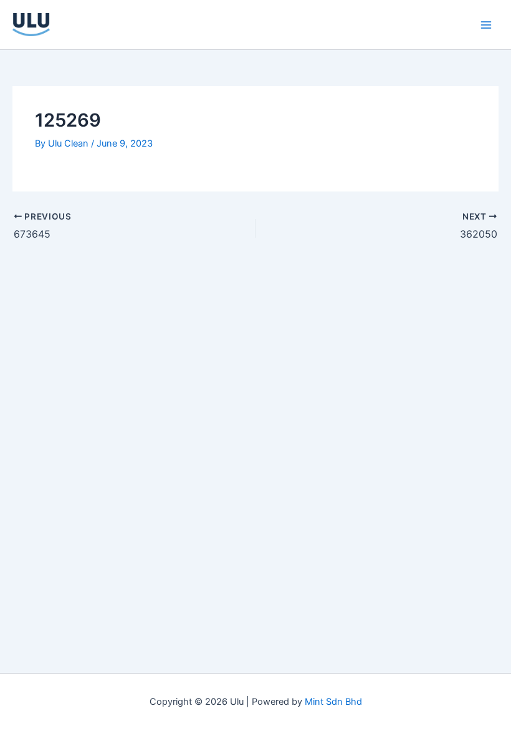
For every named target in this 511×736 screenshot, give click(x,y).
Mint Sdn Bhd (333, 701)
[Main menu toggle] (486, 24)
